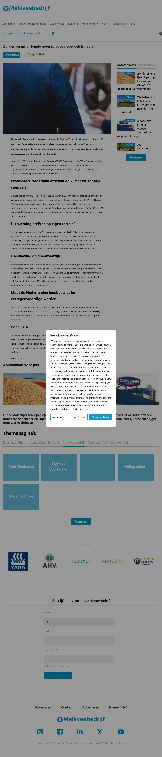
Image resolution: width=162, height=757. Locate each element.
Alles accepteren (100, 417)
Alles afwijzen (78, 417)
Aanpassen (58, 417)
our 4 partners (66, 341)
